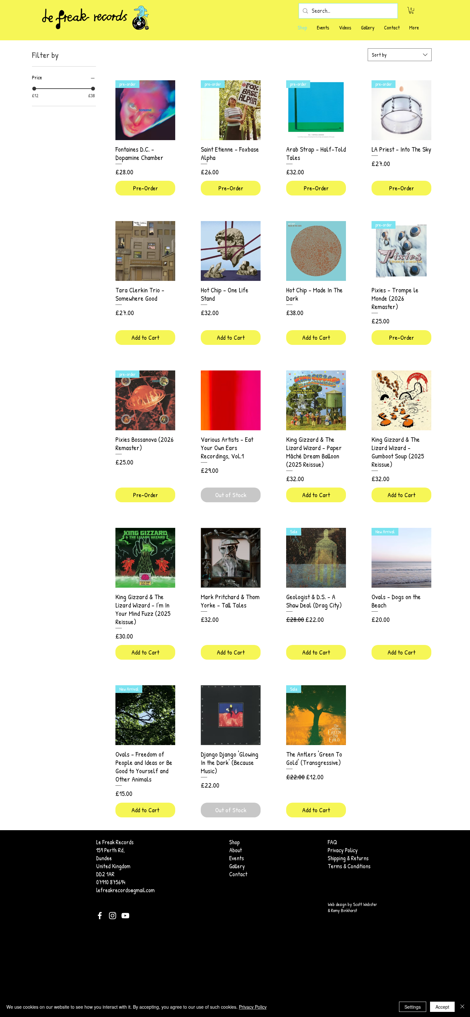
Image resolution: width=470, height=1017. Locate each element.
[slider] (34, 88)
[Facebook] (100, 915)
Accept (442, 1007)
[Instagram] (112, 915)
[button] (411, 10)
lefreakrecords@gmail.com (125, 890)
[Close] (462, 1007)
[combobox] (400, 54)
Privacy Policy (253, 1007)
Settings (412, 1007)
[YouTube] (125, 915)
